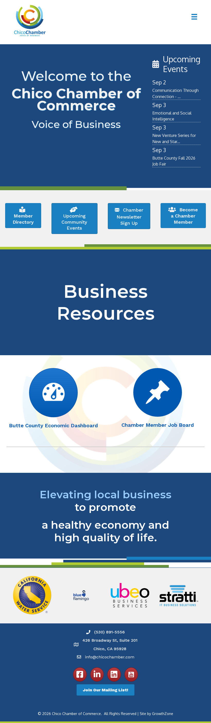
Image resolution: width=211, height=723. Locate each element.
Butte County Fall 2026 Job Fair (173, 161)
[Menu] (194, 16)
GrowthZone (162, 713)
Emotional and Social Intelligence (171, 115)
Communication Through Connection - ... (175, 93)
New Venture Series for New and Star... (174, 138)
